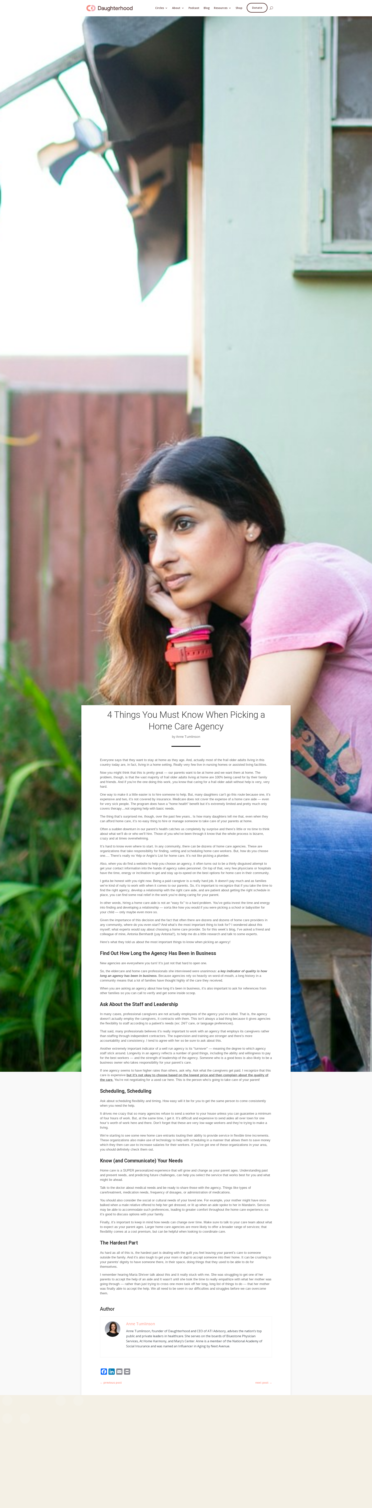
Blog (207, 8)
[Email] (119, 1371)
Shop (239, 8)
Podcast (194, 8)
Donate (257, 8)
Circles (159, 8)
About (176, 8)
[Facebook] (104, 1371)
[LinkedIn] (111, 1371)
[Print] (127, 1371)
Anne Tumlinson (140, 1323)
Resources (220, 8)
